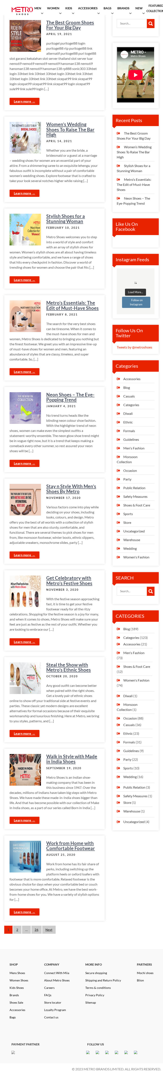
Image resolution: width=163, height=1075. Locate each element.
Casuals (129, 396)
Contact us (51, 1017)
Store (127, 522)
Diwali (128, 413)
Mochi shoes (145, 973)
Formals (129, 431)
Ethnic (128, 422)
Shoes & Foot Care (136, 505)
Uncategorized (134, 531)
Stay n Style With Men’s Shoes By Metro (71, 488)
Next (48, 930)
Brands (14, 995)
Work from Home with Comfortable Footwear (70, 845)
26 (36, 930)
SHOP (14, 964)
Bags (13, 1017)
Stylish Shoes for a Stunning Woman (65, 218)
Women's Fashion (136, 557)
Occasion (130, 470)
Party (127, 479)
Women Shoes (19, 980)
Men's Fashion (134, 448)
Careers (49, 987)
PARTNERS (144, 964)
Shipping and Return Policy (103, 980)
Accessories (132, 379)
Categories (131, 405)
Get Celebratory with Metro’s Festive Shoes (69, 580)
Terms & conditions (98, 987)
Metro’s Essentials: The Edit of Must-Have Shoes (72, 305)
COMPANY (51, 964)
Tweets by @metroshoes (134, 347)
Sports (128, 514)
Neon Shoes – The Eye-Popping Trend (70, 397)
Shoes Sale (16, 1002)
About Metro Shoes (57, 980)
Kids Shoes (17, 987)
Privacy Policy (94, 995)
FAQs (47, 995)
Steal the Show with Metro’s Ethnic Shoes (68, 667)
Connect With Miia (56, 973)
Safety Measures (135, 496)
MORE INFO (93, 964)
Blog (126, 387)
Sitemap (90, 1002)
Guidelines (131, 439)
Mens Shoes (17, 973)
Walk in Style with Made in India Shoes (71, 759)
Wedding (130, 548)
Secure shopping (96, 973)
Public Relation (134, 488)
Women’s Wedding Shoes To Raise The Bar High (70, 129)
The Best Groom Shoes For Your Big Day (70, 25)
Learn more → (24, 101)
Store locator (52, 1002)
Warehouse (131, 540)
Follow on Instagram (136, 302)
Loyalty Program (55, 1010)
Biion (140, 980)
